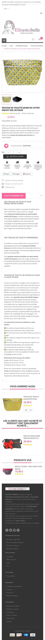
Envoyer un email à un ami (14, 184)
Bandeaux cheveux (13, 545)
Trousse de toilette (36, 46)
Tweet (7, 174)
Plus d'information (13, 196)
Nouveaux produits (13, 606)
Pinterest (27, 174)
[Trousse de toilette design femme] (6, 99)
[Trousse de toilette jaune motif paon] (12, 404)
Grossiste (10, 593)
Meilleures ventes (12, 609)
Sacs (11, 46)
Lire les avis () (15, 113)
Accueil (4, 46)
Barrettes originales (13, 539)
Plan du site (10, 618)
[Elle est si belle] (22, 27)
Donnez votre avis (28, 113)
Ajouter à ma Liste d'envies (14, 180)
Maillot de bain (11, 560)
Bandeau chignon (12, 549)
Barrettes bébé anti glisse (15, 542)
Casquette (10, 557)
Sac (8, 566)
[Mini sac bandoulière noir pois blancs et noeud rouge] (12, 443)
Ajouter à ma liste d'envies (30, 410)
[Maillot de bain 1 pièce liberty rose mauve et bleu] (8, 471)
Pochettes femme (22, 46)
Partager (16, 174)
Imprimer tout (9, 187)
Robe (8, 563)
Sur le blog (9, 572)
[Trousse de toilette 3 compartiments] (17, 99)
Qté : (3, 152)
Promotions (10, 612)
